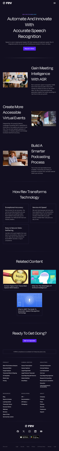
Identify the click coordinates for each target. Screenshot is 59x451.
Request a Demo (29, 48)
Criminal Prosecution (45, 365)
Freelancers (43, 409)
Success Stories (7, 406)
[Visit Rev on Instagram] (29, 431)
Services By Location (8, 416)
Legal (17, 446)
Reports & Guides (7, 399)
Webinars (5, 409)
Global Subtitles (25, 378)
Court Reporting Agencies (46, 375)
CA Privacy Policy (41, 446)
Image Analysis (7, 370)
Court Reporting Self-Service (28, 375)
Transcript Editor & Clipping (10, 373)
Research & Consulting (45, 378)
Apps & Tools (6, 414)
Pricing (5, 380)
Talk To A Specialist (29, 340)
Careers (42, 399)
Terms (28, 446)
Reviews (5, 411)
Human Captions (25, 368)
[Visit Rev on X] (24, 431)
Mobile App (6, 378)
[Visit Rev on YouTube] (41, 431)
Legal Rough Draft (25, 370)
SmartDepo (24, 380)
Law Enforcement (44, 370)
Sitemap (49, 446)
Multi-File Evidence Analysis (10, 365)
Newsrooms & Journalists (46, 380)
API (22, 396)
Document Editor (7, 368)
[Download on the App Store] (24, 437)
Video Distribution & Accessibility (45, 386)
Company (42, 396)
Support (42, 411)
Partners (42, 404)
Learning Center (7, 401)
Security (42, 406)
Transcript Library (7, 404)
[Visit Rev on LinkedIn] (35, 431)
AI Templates (6, 375)
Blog (4, 396)
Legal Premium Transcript (28, 373)
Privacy (33, 446)
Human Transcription (26, 365)
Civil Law (42, 373)
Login (55, 446)
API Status (24, 401)
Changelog (24, 404)
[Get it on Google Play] (34, 437)
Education (42, 383)
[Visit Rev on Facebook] (18, 431)
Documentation (25, 399)
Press (41, 401)
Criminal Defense (44, 368)
